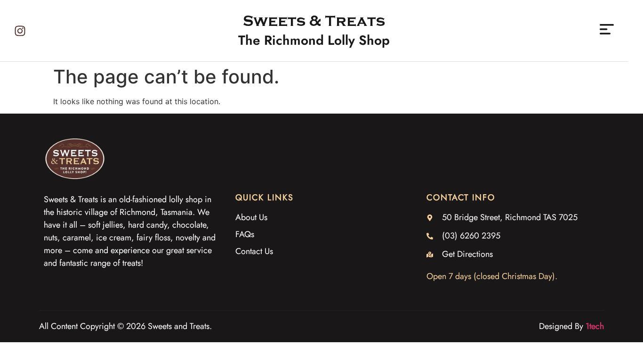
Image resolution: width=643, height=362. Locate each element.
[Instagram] (20, 31)
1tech (595, 326)
